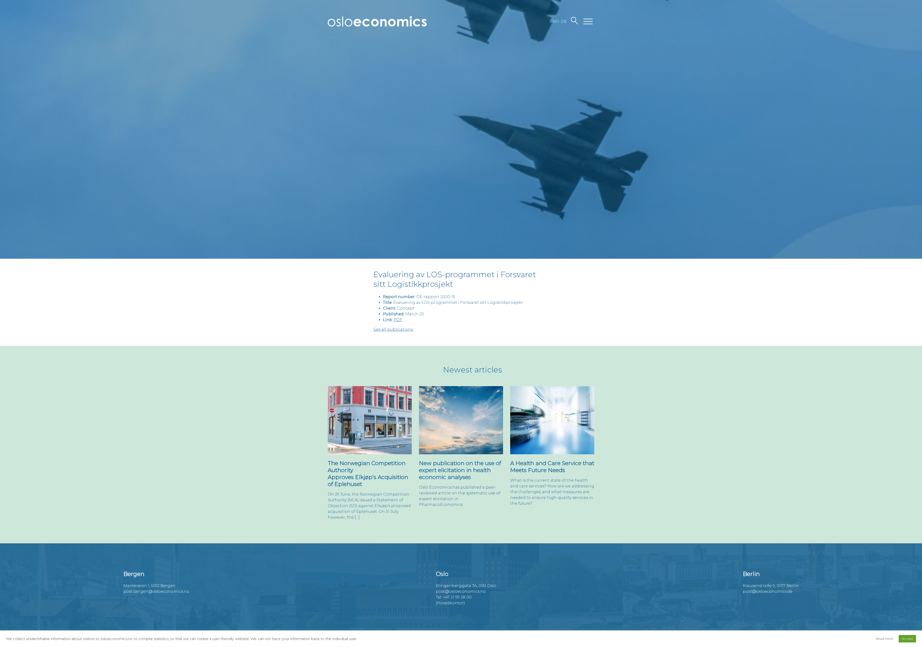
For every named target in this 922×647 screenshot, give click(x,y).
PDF (398, 320)
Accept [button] (907, 639)
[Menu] (588, 21)
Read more (884, 639)
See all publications (393, 329)
